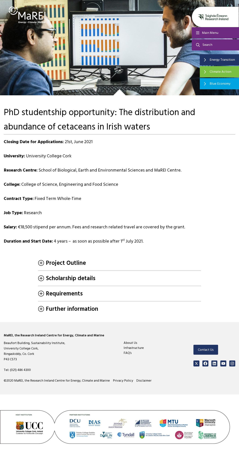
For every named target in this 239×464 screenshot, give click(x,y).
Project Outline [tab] (66, 263)
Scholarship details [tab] (70, 278)
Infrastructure (134, 348)
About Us (130, 343)
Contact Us (206, 349)
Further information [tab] (72, 309)
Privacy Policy (123, 380)
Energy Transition (222, 59)
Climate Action (220, 71)
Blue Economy (220, 83)
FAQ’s (128, 353)
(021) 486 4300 (20, 370)
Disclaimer (143, 380)
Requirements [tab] (64, 293)
